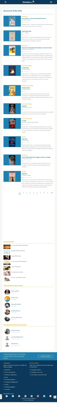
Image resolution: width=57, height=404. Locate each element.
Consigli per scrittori (36, 369)
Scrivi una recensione (10, 372)
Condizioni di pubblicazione (11, 382)
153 (52, 192)
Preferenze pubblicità (10, 387)
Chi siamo (7, 389)
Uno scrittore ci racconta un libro (39, 374)
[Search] (5, 2)
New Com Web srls (31, 398)
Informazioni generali (10, 379)
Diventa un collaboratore (11, 374)
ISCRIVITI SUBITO (46, 356)
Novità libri (7, 369)
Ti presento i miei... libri (36, 372)
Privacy (7, 384)
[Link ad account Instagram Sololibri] (19, 396)
